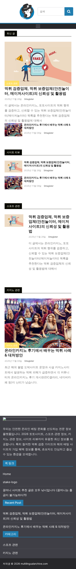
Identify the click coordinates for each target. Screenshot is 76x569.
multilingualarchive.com (34, 563)
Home (7, 474)
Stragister (29, 99)
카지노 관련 (11, 345)
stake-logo (10, 482)
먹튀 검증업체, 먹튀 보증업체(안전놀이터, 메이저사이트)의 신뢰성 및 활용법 (47, 164)
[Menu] (38, 26)
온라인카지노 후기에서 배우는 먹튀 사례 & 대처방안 (36, 526)
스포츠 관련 (11, 83)
